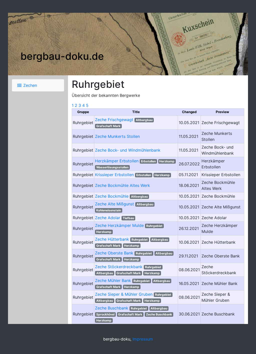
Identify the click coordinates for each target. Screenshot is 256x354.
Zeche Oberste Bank (114, 252)
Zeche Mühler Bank (113, 280)
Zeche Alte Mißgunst (114, 203)
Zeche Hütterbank (112, 239)
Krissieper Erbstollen (114, 174)
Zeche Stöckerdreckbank (118, 266)
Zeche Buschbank (111, 307)
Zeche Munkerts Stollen (117, 136)
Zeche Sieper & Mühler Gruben (123, 294)
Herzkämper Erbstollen (116, 160)
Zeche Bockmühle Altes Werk (122, 185)
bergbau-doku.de (62, 56)
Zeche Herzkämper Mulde (119, 225)
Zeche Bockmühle (111, 196)
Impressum (142, 338)
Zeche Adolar (107, 217)
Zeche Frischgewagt (114, 119)
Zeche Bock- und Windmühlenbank (127, 150)
